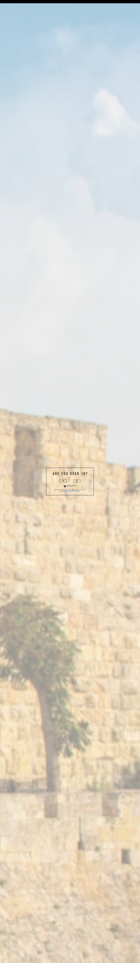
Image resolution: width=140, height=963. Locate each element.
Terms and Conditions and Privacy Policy (72, 490)
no (77, 481)
